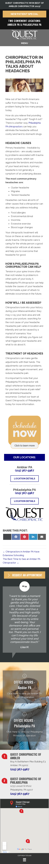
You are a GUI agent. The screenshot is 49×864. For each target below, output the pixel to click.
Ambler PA (13, 24)
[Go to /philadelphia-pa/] (24, 725)
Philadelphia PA (32, 24)
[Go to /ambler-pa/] (24, 686)
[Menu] (24, 860)
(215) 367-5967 (24, 470)
